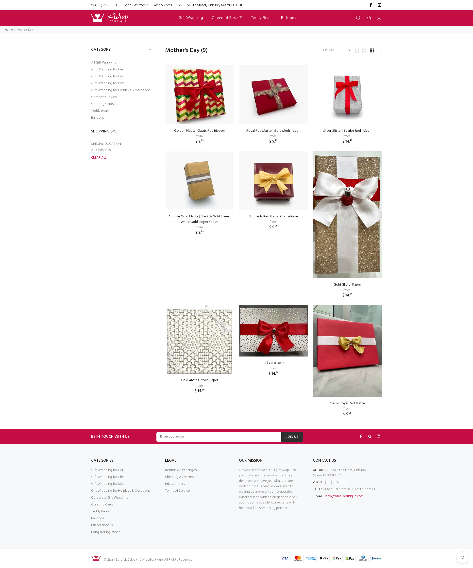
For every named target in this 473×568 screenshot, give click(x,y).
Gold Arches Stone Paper (199, 380)
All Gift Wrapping (104, 62)
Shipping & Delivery (180, 477)
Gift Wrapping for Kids (107, 83)
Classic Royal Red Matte (347, 403)
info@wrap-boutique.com (344, 496)
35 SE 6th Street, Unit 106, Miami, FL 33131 (212, 5)
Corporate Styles (104, 97)
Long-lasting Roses (105, 532)
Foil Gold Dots (273, 363)
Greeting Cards (102, 104)
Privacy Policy (175, 484)
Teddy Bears (100, 111)
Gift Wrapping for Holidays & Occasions (120, 90)
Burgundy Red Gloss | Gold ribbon (273, 216)
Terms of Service (177, 491)
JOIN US (292, 437)
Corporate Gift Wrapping (109, 498)
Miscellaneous (102, 525)
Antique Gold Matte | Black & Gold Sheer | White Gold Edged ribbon (199, 219)
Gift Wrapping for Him (107, 76)
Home (9, 29)
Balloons (97, 117)
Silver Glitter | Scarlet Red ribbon (347, 131)
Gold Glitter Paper (347, 285)
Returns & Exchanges (181, 470)
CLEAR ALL (98, 158)
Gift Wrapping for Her (107, 69)
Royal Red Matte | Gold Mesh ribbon (273, 131)
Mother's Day (25, 29)
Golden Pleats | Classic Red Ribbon (199, 131)
